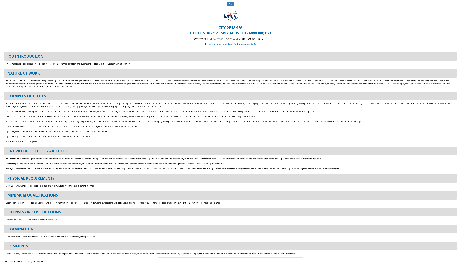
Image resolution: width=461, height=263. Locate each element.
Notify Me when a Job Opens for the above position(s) (231, 44)
